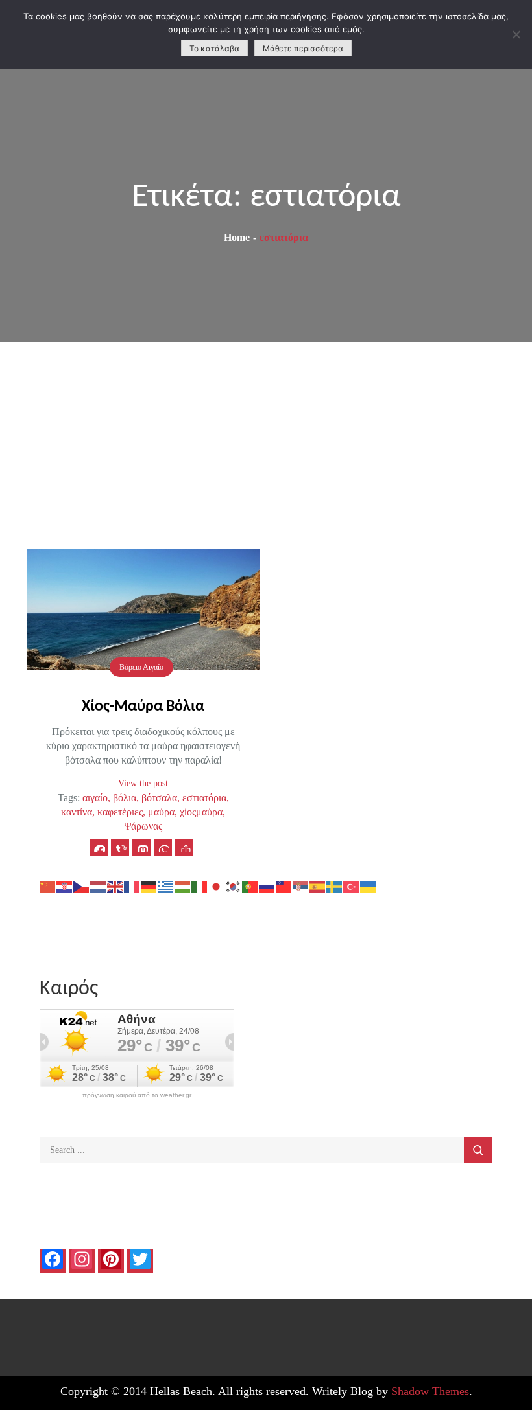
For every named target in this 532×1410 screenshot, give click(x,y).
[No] (515, 34)
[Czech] (81, 885)
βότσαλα (159, 797)
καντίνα (76, 811)
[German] (149, 885)
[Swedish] (334, 885)
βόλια (124, 797)
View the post (143, 783)
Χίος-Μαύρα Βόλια (143, 706)
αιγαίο (95, 797)
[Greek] (166, 885)
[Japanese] (216, 885)
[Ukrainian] (368, 885)
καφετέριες (120, 811)
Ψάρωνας (143, 826)
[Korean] (233, 885)
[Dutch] (98, 885)
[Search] (478, 1150)
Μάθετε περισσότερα (303, 48)
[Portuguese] (250, 885)
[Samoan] (284, 885)
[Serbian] (301, 885)
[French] (132, 885)
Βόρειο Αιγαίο (141, 667)
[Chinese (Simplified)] (48, 885)
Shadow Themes (430, 1391)
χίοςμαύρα (201, 811)
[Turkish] (351, 885)
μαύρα (161, 811)
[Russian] (267, 885)
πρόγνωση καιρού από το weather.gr (136, 1095)
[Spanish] (317, 885)
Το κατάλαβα (214, 48)
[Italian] (199, 885)
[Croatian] (64, 885)
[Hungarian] (183, 885)
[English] (115, 885)
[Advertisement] (266, 439)
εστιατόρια (204, 797)
